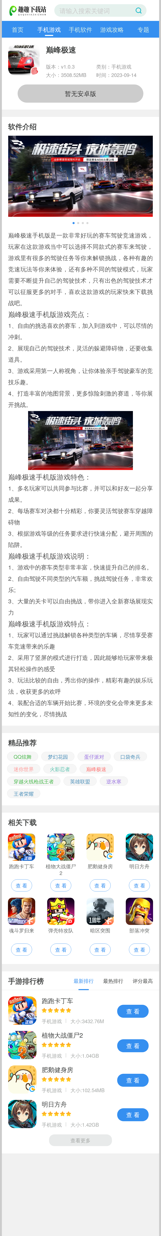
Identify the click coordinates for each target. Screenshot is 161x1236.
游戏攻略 (112, 29)
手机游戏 (49, 29)
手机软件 (80, 29)
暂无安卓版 (80, 93)
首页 (17, 29)
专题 (143, 29)
